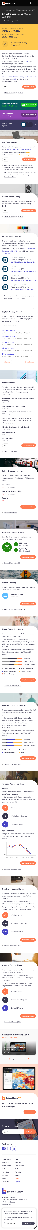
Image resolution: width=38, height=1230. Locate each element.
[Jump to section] (30, 3)
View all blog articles (10, 1037)
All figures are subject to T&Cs (13, 93)
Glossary (18, 1162)
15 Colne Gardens (8, 336)
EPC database (26, 149)
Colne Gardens (22, 10)
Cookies (12, 1202)
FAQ (16, 1159)
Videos (4, 1178)
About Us (18, 1172)
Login (17, 1178)
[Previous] (9, 1059)
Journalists (5, 1172)
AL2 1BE (32, 10)
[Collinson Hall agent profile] (5, 260)
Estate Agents (6, 1166)
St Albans (7, 10)
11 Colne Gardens (8, 331)
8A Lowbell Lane (8, 354)
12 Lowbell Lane (8, 348)
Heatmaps (5, 1162)
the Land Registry (13, 149)
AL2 (14, 10)
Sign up (17, 1182)
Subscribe (30, 1132)
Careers (17, 1175)
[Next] (28, 1059)
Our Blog (5, 1175)
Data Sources (19, 1166)
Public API (5, 1182)
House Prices (6, 1159)
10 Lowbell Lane (8, 342)
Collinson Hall (7, 253)
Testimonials (19, 1169)
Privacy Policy (23, 1200)
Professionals (6, 1169)
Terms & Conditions (10, 177)
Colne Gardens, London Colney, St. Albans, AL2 (19, 77)
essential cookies (18, 1217)
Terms (14, 1200)
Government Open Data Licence (13, 170)
